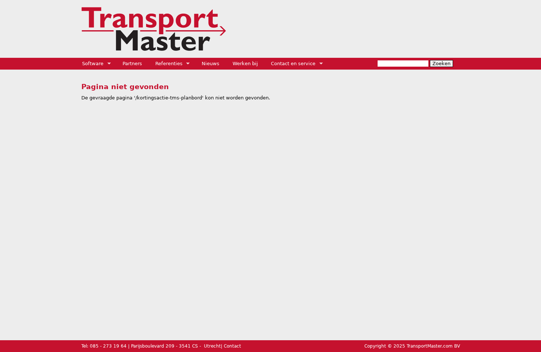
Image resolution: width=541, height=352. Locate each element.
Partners (132, 63)
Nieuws (210, 63)
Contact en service (290, 64)
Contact (232, 346)
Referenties (167, 64)
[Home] (153, 29)
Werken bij (245, 63)
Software (91, 64)
